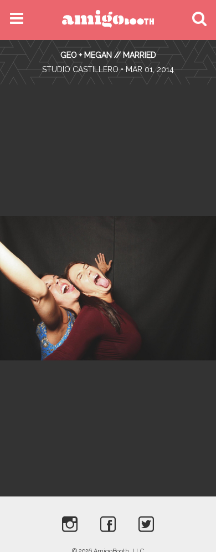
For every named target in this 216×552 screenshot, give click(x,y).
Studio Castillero (80, 69)
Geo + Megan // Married (108, 55)
